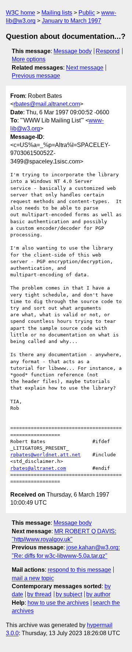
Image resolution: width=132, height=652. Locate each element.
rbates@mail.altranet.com (47, 104)
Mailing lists (56, 13)
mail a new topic (33, 578)
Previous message (36, 76)
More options (28, 59)
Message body (73, 51)
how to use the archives (58, 603)
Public (86, 13)
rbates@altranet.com (38, 468)
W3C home (20, 13)
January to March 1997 (71, 21)
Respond (108, 51)
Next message (84, 68)
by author (98, 594)
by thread (39, 594)
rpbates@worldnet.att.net (45, 454)
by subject (69, 594)
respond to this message (79, 570)
